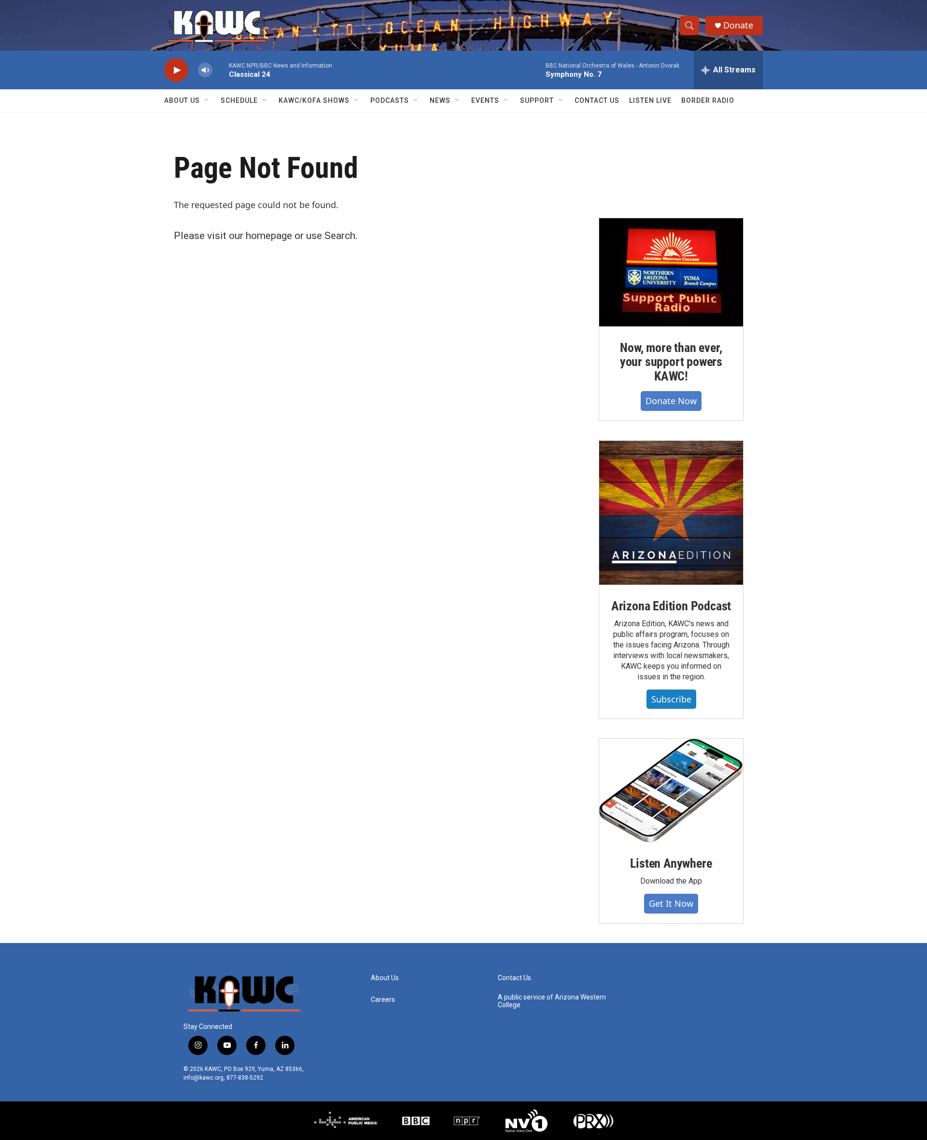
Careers (383, 999)
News (440, 100)
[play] (176, 70)
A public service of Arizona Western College (552, 1001)
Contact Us (597, 100)
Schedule (239, 100)
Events (485, 100)
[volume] (205, 70)
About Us (182, 100)
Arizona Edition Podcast (671, 606)
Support (537, 100)
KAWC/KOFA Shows (314, 100)
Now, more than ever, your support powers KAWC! (671, 362)
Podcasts (389, 100)
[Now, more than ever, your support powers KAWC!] (671, 272)
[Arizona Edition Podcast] (671, 513)
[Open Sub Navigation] (207, 100)
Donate (738, 25)
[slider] (220, 70)
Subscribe (671, 699)
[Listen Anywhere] (671, 790)
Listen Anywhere (671, 863)
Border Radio (707, 100)
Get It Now (671, 903)
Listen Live (650, 100)
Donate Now (671, 401)
